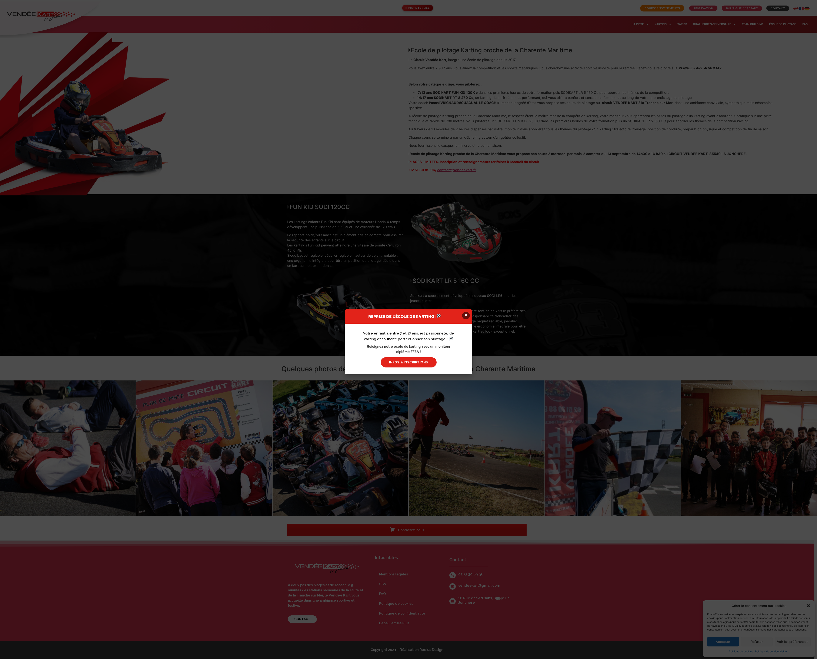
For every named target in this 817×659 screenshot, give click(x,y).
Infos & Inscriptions (408, 362)
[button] (466, 315)
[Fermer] (653, 292)
